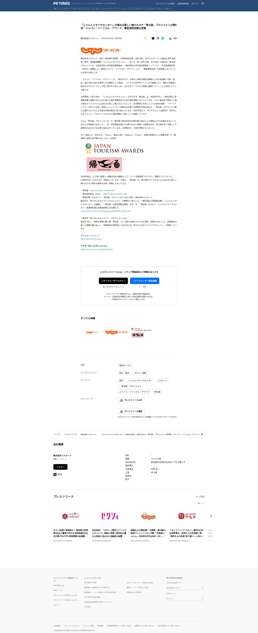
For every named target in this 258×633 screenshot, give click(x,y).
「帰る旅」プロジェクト (130, 386)
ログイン (195, 3)
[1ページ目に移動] (198, 503)
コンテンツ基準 (88, 626)
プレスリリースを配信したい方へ (66, 600)
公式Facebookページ (174, 583)
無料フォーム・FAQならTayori (138, 587)
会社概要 (57, 626)
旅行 (121, 380)
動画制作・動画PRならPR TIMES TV (97, 587)
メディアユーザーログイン (113, 281)
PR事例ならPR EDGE (134, 592)
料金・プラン (58, 590)
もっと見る (200, 496)
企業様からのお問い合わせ (144, 626)
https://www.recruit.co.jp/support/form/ (97, 249)
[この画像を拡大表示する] (92, 332)
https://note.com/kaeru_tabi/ (115, 194)
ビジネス (149, 8)
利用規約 (100, 626)
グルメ (159, 8)
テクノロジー (65, 8)
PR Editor (87, 607)
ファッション (121, 8)
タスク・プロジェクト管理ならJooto (140, 583)
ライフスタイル (136, 8)
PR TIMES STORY (90, 583)
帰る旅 (157, 392)
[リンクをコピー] (175, 38)
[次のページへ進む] (211, 516)
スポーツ (168, 8)
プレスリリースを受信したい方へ (66, 595)
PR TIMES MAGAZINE (92, 597)
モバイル (77, 8)
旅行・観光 (124, 373)
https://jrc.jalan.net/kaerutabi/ (102, 190)
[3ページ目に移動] (201, 503)
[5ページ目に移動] (204, 503)
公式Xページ (170, 593)
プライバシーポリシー (71, 626)
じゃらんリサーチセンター (140, 380)
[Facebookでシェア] (158, 38)
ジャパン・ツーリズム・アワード (134, 392)
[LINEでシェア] (163, 38)
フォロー (60, 467)
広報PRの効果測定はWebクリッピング (98, 602)
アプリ (86, 8)
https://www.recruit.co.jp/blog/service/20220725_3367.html (105, 211)
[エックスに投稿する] (153, 38)
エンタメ (95, 8)
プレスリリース (70, 434)
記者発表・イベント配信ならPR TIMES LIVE (100, 592)
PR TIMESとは (59, 585)
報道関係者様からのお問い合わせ (119, 626)
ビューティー (107, 8)
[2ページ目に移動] (200, 503)
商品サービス (125, 365)
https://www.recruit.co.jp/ (91, 239)
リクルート (162, 380)
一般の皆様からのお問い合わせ (168, 626)
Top (55, 8)
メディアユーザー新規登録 (144, 281)
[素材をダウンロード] (170, 38)
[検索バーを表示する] (203, 3)
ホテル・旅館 (140, 373)
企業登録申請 (183, 3)
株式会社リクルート (88, 434)
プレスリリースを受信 (165, 3)
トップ (57, 434)
